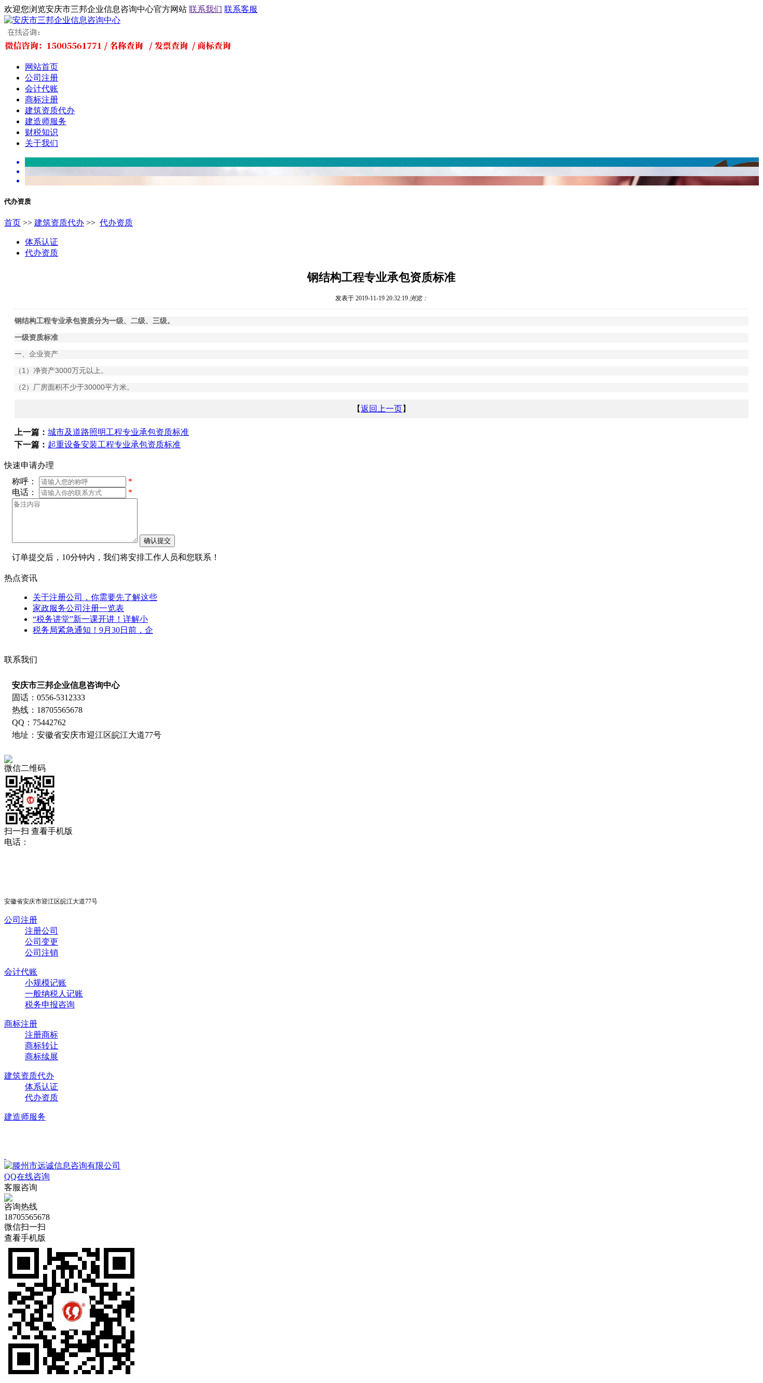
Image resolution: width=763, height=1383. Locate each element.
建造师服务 (45, 121)
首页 (12, 222)
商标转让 (41, 1045)
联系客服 (240, 9)
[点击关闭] (5, 1155)
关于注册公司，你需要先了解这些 (95, 597)
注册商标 (41, 1034)
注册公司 (41, 930)
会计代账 (41, 88)
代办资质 (116, 222)
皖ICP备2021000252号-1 (239, 1136)
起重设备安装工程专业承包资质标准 (114, 444)
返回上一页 (381, 408)
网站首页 (41, 66)
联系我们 (205, 9)
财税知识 (41, 132)
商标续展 (41, 1056)
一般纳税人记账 (54, 993)
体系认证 (41, 241)
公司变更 (41, 941)
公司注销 (41, 952)
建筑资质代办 (50, 110)
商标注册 (41, 99)
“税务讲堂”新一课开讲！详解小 (90, 619)
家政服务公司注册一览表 (78, 608)
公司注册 (41, 77)
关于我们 (41, 143)
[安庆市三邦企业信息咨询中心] (62, 20)
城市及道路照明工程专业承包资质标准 (118, 432)
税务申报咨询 (50, 1004)
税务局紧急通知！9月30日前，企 (93, 630)
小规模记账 (45, 982)
